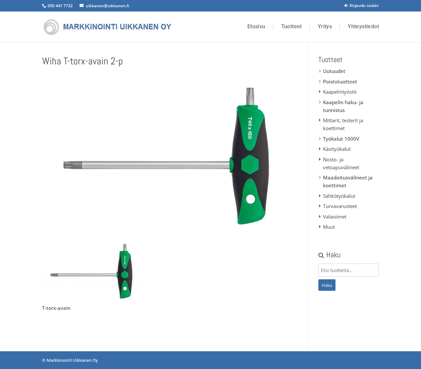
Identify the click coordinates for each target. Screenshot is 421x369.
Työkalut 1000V (341, 138)
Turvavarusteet (340, 206)
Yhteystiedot (363, 26)
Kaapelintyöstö (340, 91)
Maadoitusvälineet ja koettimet (348, 181)
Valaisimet (334, 216)
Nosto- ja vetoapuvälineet (341, 163)
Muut (329, 226)
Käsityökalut (337, 149)
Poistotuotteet (340, 81)
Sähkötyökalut (339, 196)
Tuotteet (291, 26)
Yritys (325, 26)
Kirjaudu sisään (363, 5)
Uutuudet (334, 71)
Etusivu (256, 26)
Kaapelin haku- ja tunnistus (343, 106)
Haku (327, 285)
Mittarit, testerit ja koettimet (343, 124)
